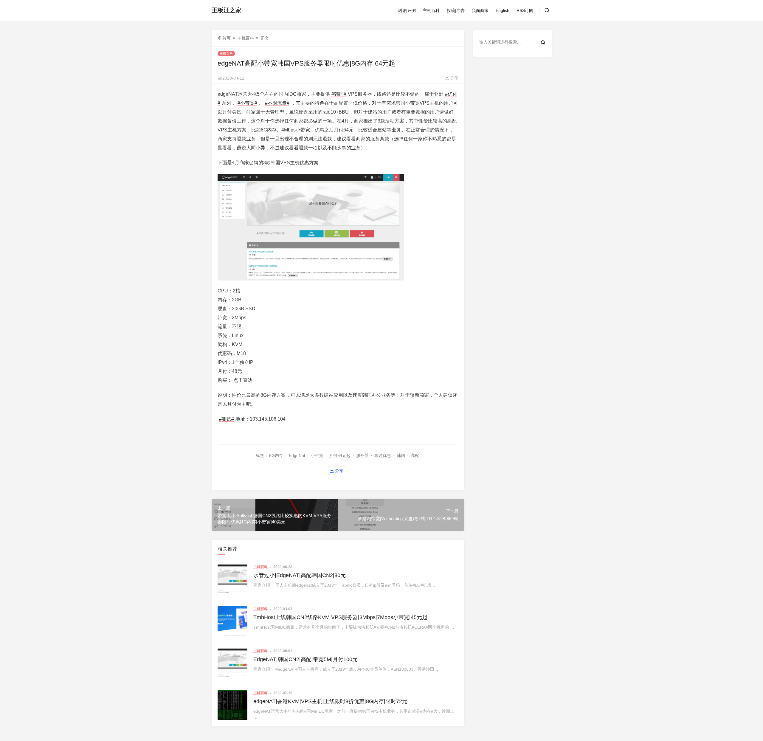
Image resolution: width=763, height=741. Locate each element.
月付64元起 (340, 455)
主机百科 (431, 10)
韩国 (401, 455)
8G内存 (276, 455)
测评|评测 (407, 10)
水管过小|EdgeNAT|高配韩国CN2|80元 (299, 575)
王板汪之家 (226, 10)
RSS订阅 (525, 10)
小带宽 (317, 455)
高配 (415, 455)
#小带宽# (247, 103)
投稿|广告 (456, 10)
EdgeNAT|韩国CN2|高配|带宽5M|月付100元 (305, 659)
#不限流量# (277, 103)
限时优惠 (382, 455)
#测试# (226, 418)
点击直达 (242, 380)
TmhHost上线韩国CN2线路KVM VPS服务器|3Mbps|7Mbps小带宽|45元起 (340, 617)
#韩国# (338, 94)
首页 (226, 38)
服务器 (362, 455)
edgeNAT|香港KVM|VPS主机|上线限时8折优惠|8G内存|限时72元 (330, 701)
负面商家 (480, 10)
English (502, 10)
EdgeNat (297, 455)
